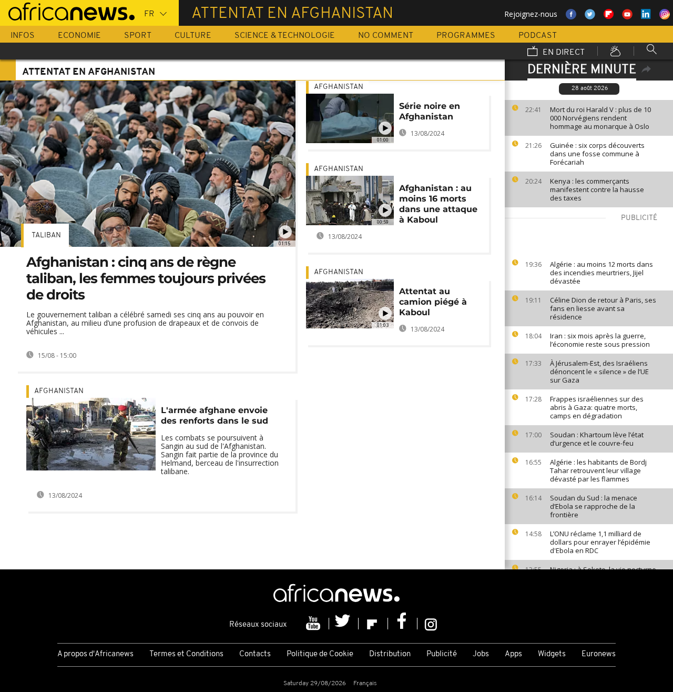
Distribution (390, 654)
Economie (79, 36)
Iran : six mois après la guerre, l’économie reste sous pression (600, 340)
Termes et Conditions (186, 654)
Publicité (441, 654)
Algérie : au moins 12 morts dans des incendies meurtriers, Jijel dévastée (601, 272)
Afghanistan (59, 391)
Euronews (599, 654)
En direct (563, 52)
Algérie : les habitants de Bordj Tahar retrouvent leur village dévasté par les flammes (598, 470)
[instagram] (430, 623)
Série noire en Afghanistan (429, 111)
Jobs (481, 654)
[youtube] (314, 623)
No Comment (385, 36)
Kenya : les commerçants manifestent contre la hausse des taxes (597, 189)
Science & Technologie (284, 36)
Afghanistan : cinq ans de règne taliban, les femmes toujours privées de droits (146, 278)
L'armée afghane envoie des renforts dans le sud (214, 415)
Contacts (255, 654)
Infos (23, 36)
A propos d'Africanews (95, 654)
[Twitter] (344, 623)
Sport (137, 36)
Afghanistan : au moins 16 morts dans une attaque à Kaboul (438, 204)
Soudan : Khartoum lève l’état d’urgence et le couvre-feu (597, 438)
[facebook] (402, 623)
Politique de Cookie (320, 654)
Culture (193, 36)
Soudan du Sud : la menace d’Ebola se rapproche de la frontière (593, 506)
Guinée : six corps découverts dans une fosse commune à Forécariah (597, 153)
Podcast (537, 36)
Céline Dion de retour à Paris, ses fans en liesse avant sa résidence (603, 308)
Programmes (465, 36)
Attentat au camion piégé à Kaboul (433, 301)
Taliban (46, 235)
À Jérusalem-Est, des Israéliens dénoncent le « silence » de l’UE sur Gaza (599, 371)
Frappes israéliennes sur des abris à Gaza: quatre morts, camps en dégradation (597, 407)
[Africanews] (67, 10)
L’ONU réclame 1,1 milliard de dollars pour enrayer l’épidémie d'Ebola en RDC (600, 542)
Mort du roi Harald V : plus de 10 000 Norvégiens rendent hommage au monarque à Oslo (600, 118)
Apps (513, 654)
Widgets (552, 654)
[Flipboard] (373, 623)
